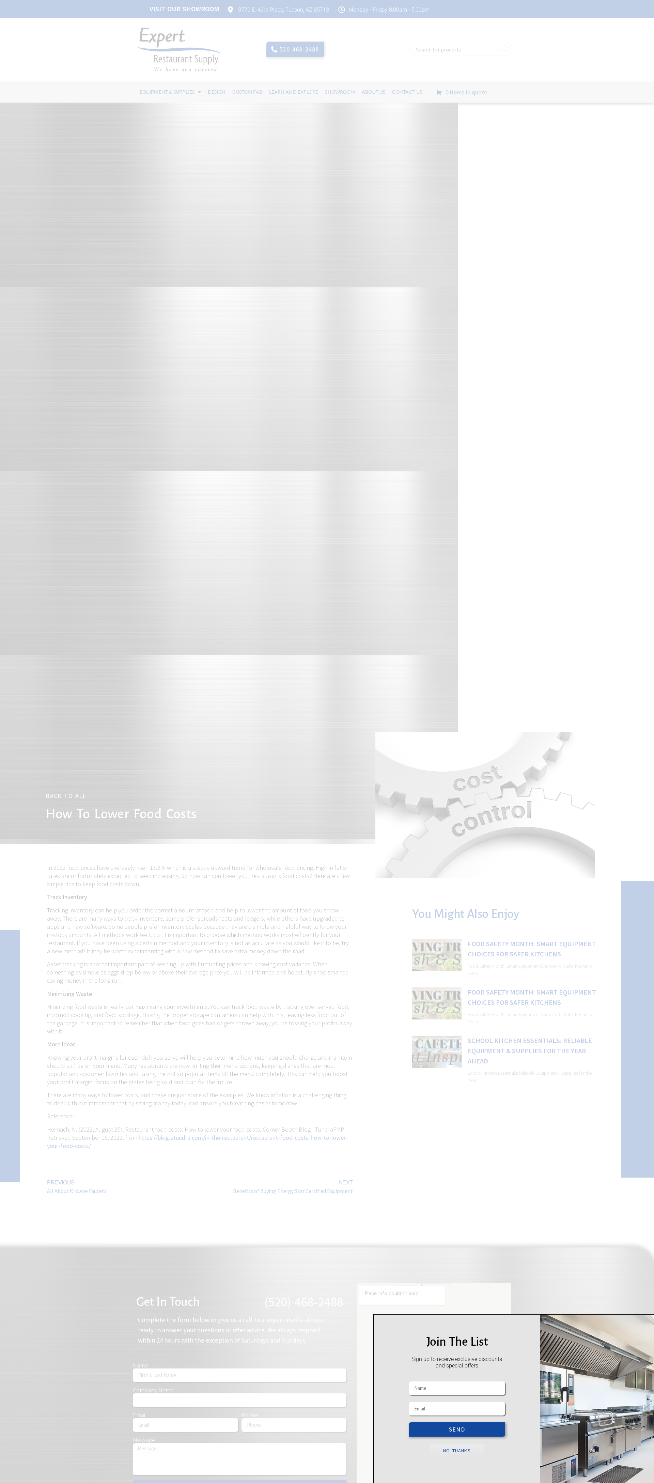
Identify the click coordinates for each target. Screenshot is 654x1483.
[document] (327, 741)
